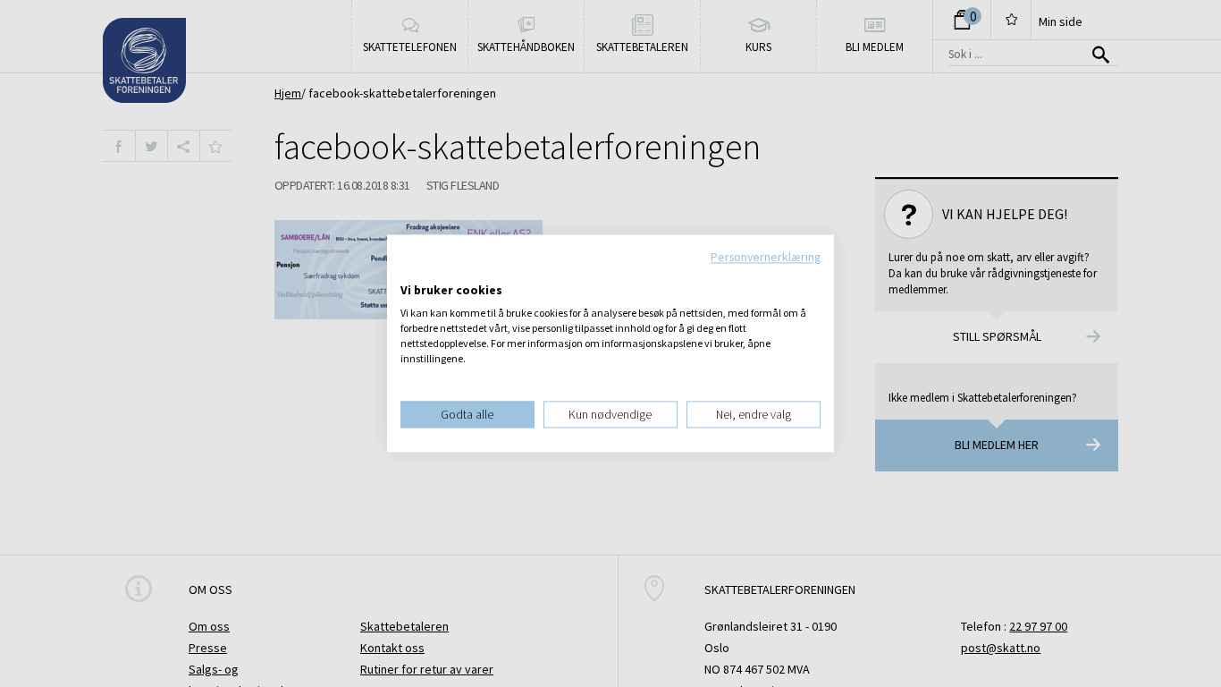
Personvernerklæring (766, 257)
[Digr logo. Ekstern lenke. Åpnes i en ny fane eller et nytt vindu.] (412, 272)
